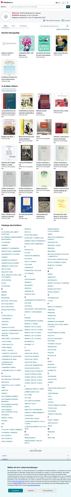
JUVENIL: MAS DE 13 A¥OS (33, 380)
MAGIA (27, 435)
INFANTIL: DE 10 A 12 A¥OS (34, 330)
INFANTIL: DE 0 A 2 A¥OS (33, 327)
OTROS (50, 301)
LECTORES (28, 395)
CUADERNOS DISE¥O (8, 367)
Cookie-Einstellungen (18, 481)
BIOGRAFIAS (5, 298)
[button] (67, 26)
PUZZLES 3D (52, 355)
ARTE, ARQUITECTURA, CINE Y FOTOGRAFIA (11, 276)
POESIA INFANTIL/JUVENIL (56, 333)
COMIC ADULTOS (7, 344)
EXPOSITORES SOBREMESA (34, 244)
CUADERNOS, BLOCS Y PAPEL (11, 370)
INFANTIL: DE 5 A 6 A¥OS (33, 335)
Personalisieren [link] (48, 490)
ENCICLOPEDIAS (6, 441)
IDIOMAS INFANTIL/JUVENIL (34, 321)
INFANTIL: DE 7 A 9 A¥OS (33, 338)
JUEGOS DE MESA (31, 362)
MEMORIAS (51, 251)
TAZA (49, 396)
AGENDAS (4, 245)
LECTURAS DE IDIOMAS (32, 401)
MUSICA (50, 268)
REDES (50, 361)
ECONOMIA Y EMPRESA (9, 432)
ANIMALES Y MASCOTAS (9, 266)
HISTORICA (28, 306)
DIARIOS (4, 393)
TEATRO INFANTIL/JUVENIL (57, 405)
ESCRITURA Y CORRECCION (34, 238)
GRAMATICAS (29, 291)
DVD (2, 424)
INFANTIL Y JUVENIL (31, 324)
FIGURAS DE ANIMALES (32, 256)
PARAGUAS (51, 313)
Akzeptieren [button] (15, 490)
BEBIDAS (4, 292)
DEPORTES (5, 382)
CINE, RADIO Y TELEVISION (10, 338)
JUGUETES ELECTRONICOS (34, 371)
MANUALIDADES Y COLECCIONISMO (54, 230)
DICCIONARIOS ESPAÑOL (9, 396)
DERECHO (4, 390)
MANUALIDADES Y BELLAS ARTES (33, 442)
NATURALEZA (52, 280)
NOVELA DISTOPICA (54, 289)
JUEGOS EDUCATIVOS (32, 368)
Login (63, 2)
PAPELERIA (51, 310)
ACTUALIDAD (5, 242)
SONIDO (50, 382)
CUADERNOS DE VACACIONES (11, 356)
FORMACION (29, 267)
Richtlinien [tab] (23, 26)
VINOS (50, 426)
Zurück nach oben (36, 450)
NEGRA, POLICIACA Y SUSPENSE (58, 283)
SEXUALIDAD (52, 376)
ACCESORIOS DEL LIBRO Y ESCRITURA (10, 233)
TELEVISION (52, 411)
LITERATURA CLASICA (32, 418)
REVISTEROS (52, 367)
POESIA (50, 330)
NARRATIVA (51, 277)
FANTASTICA (29, 250)
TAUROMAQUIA (53, 393)
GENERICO (28, 282)
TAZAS (50, 399)
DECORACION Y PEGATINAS (10, 379)
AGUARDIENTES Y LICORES (10, 254)
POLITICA (51, 335)
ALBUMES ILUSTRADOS (9, 260)
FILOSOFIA (28, 259)
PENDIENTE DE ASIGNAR (56, 321)
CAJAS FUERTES (6, 315)
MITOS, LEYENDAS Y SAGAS (57, 262)
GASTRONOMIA (30, 279)
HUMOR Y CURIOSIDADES (33, 312)
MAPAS (50, 234)
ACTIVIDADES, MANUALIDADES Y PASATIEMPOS (12, 238)
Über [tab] (13, 26)
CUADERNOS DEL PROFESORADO (7, 363)
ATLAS (3, 283)
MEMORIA (51, 248)
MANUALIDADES (30, 438)
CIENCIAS (4, 324)
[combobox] (38, 6)
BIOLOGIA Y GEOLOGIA (9, 301)
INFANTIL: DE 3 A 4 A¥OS (33, 333)
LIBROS (27, 407)
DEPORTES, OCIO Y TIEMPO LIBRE (11, 386)
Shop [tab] (5, 26)
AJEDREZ (4, 257)
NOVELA (50, 286)
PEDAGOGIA (52, 315)
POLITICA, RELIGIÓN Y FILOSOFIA (55, 340)
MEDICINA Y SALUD (54, 245)
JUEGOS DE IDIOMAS (32, 356)
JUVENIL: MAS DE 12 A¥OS (33, 377)
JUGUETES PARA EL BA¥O (33, 374)
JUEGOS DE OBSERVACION (34, 365)
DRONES (4, 421)
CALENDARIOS (6, 318)
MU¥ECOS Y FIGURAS (55, 265)
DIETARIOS (5, 415)
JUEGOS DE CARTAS (31, 353)
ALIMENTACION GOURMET (10, 263)
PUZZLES (51, 353)
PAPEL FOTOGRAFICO (55, 307)
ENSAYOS (28, 229)
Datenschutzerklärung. (33, 485)
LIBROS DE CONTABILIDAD (33, 409)
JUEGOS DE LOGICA (31, 359)
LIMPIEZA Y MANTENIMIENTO (34, 412)
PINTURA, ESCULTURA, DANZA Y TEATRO (58, 326)
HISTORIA (28, 303)
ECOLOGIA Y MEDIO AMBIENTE (11, 429)
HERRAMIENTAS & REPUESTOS (35, 300)
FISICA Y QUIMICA (30, 261)
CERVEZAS (5, 321)
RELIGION (51, 364)
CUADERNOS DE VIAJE (8, 359)
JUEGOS (27, 350)
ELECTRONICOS (6, 438)
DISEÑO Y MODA (7, 418)
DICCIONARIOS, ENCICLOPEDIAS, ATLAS (9, 411)
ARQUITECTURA (7, 272)
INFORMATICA (29, 341)
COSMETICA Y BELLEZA (9, 353)
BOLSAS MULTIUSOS (8, 310)
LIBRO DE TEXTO (30, 404)
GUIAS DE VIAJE (30, 294)
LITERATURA (29, 415)
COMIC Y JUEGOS (7, 350)
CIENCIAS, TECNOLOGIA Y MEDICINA (10, 334)
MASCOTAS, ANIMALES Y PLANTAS (56, 238)
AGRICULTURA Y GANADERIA (11, 251)
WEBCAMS (51, 432)
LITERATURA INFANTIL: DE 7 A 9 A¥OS (35, 428)
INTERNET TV (29, 344)
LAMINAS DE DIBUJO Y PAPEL (34, 389)
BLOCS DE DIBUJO (7, 304)
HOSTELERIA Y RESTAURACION (35, 309)
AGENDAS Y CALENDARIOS (10, 248)
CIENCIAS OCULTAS (8, 327)
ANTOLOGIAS (6, 269)
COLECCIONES (6, 341)
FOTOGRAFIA (29, 273)
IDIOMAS (28, 318)
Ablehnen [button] (31, 490)
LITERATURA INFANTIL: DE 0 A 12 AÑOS (35, 422)
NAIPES (50, 274)
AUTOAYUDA (5, 286)
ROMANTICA (52, 370)
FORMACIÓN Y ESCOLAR (33, 270)
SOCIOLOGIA (52, 379)
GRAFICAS (28, 288)
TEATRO (51, 402)
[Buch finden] (68, 6)
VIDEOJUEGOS (53, 423)
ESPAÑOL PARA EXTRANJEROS (35, 241)
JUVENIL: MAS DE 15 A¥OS (33, 383)
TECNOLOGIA (52, 408)
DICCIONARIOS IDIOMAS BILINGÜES (9, 400)
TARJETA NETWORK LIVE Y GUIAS (57, 389)
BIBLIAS (3, 295)
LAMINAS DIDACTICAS (32, 392)
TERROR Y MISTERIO (55, 414)
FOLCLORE (28, 264)
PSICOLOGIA (52, 350)
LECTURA (28, 398)
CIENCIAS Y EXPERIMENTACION (11, 330)
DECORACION (6, 376)
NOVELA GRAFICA (53, 292)
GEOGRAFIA (29, 285)
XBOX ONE (51, 438)
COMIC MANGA (6, 347)
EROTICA (28, 232)
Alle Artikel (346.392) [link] (9, 90)
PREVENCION (52, 347)
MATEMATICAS (53, 242)
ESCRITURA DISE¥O (31, 235)
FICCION (27, 253)
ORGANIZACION (53, 298)
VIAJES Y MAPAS (53, 420)
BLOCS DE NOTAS (7, 307)
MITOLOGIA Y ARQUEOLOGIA (58, 259)
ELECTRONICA (6, 435)
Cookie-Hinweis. (17, 483)
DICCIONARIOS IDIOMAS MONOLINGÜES (9, 405)
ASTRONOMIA (6, 280)
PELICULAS (51, 318)
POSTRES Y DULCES (54, 344)
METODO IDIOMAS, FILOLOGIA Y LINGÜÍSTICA (58, 255)
